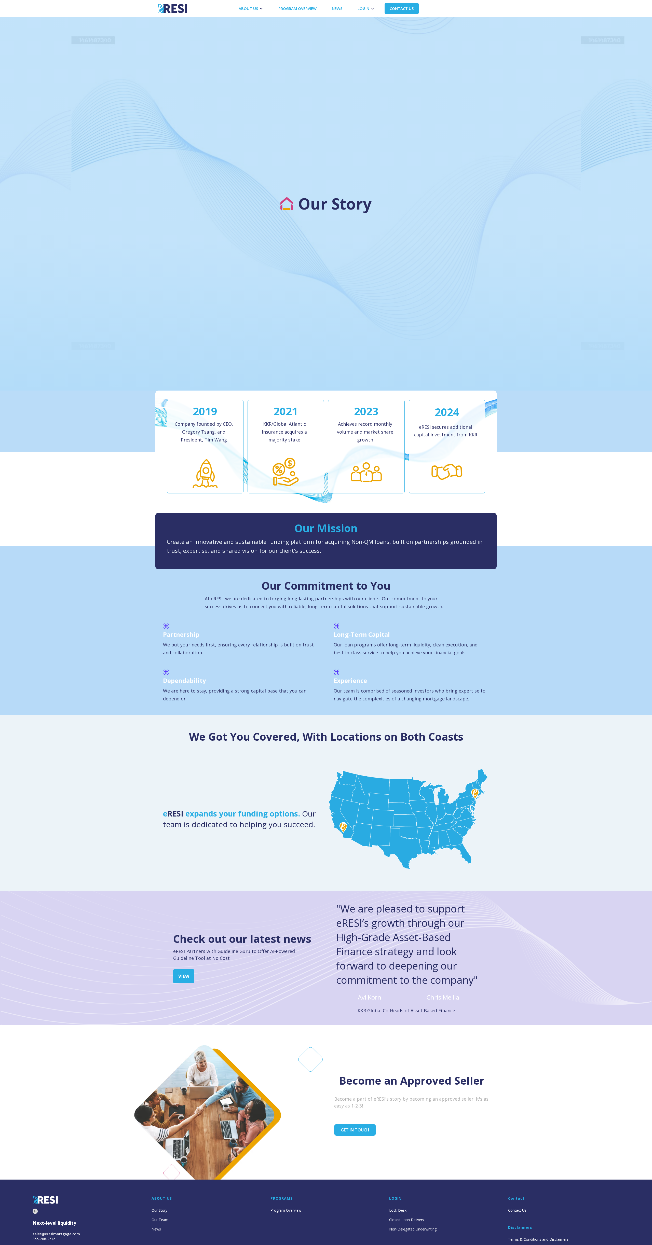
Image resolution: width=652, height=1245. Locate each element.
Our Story (159, 1210)
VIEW (183, 976)
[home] (172, 8)
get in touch (355, 1130)
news (337, 8)
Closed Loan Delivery (406, 1219)
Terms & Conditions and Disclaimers (538, 1239)
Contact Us (517, 1210)
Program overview (297, 8)
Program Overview (285, 1210)
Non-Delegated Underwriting (413, 1229)
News (156, 1229)
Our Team (160, 1219)
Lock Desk (397, 1210)
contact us (402, 8)
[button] (251, 8)
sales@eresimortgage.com (56, 1234)
